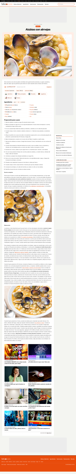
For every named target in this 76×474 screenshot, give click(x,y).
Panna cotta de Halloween (61, 150)
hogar (37, 461)
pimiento (32, 107)
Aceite (31, 111)
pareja (21, 461)
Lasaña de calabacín (60, 142)
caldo (11, 109)
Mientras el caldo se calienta (21, 252)
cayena (32, 105)
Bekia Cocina (36, 24)
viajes (42, 461)
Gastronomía (33, 4)
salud (29, 461)
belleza (10, 461)
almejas (10, 107)
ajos (7, 116)
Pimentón (32, 114)
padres (17, 461)
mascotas (25, 461)
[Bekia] (3, 1)
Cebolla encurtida (60, 144)
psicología (33, 461)
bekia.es (3, 461)
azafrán (32, 109)
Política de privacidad (11, 464)
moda (7, 461)
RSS (26, 464)
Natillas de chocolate (60, 140)
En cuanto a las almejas (27, 237)
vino (12, 111)
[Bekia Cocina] (6, 4)
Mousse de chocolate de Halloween (63, 152)
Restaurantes (40, 4)
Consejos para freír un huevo (62, 162)
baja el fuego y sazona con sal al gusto (31, 267)
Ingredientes (26, 4)
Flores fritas (58, 137)
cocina (14, 461)
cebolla (7, 114)
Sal (30, 116)
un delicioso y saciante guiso (37, 186)
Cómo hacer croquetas (61, 171)
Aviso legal (3, 464)
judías (13, 105)
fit (39, 461)
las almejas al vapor (39, 322)
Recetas (47, 4)
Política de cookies (21, 464)
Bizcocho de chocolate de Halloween (64, 155)
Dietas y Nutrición (17, 4)
